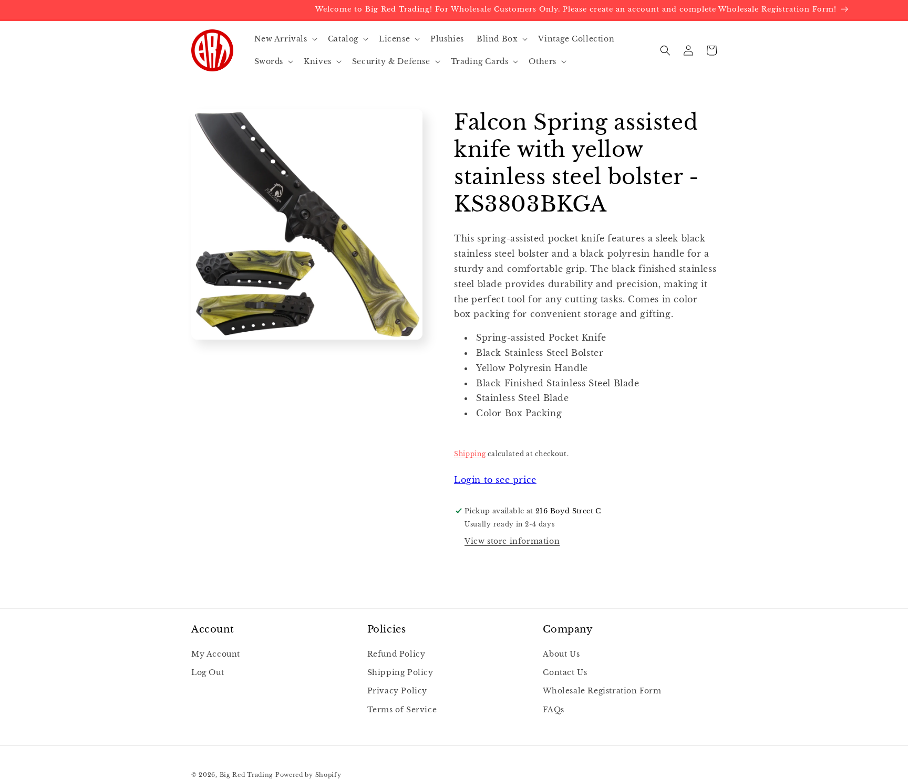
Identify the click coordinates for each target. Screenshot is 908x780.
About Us (561, 654)
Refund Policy (396, 654)
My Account (215, 654)
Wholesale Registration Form (602, 690)
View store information (512, 541)
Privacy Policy (397, 690)
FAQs (553, 709)
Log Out (207, 672)
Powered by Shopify (308, 774)
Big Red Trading (247, 774)
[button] (285, 39)
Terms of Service (402, 709)
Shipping (470, 454)
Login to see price (495, 480)
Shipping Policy (400, 672)
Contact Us (565, 672)
